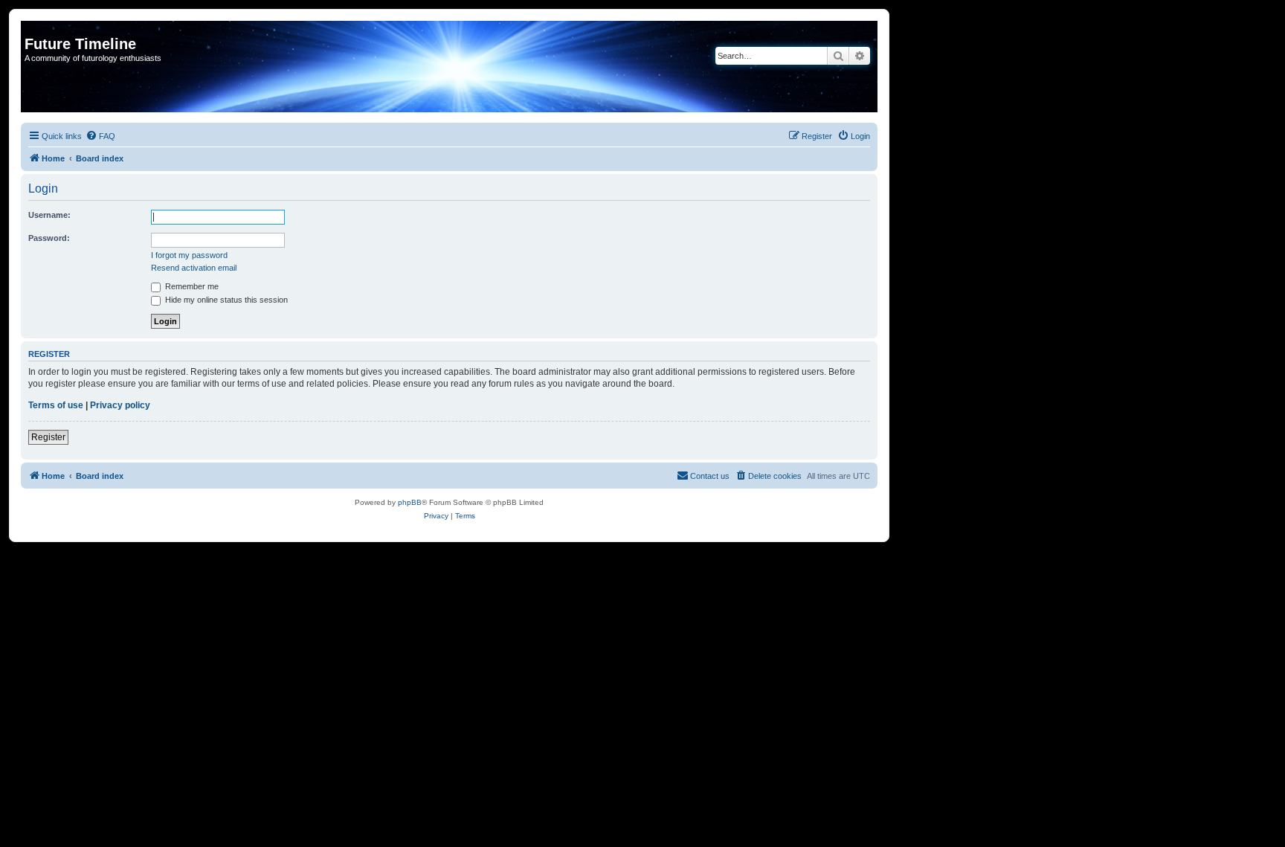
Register (48, 437)
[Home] (33, 28)
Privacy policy (120, 405)
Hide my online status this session (225, 299)
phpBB (410, 502)
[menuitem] (100, 136)
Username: (49, 214)
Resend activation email (193, 267)
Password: (49, 238)
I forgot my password (189, 255)
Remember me (191, 286)
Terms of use (55, 405)
